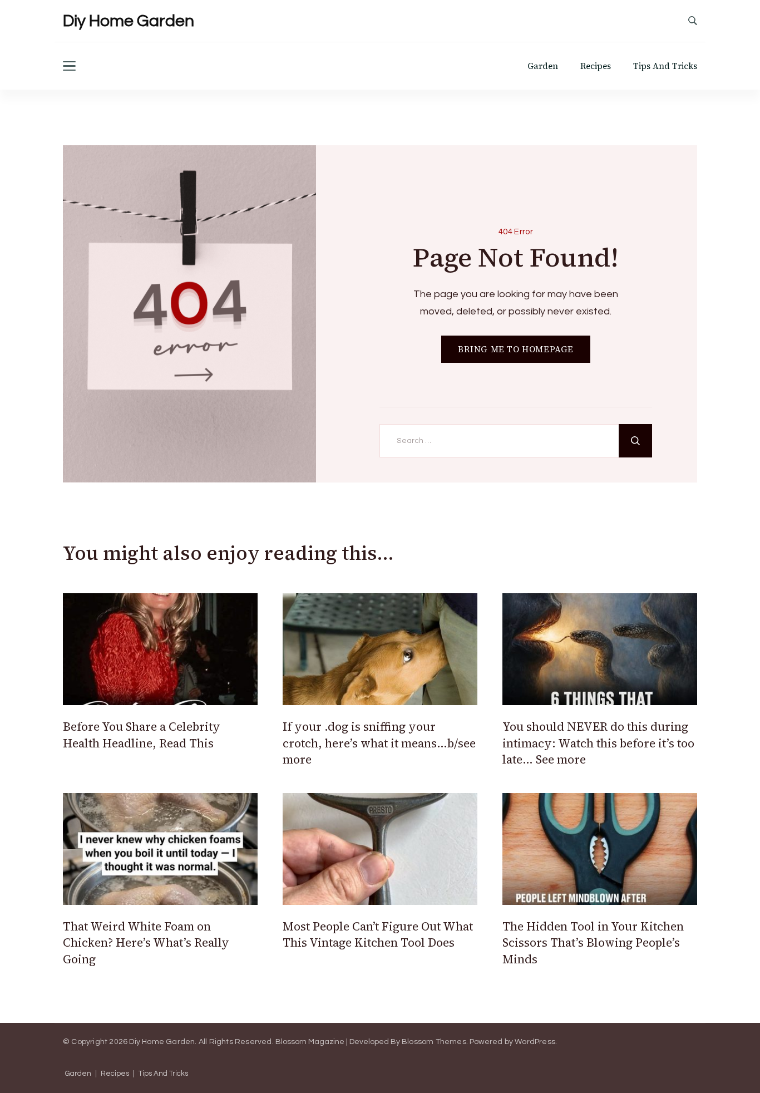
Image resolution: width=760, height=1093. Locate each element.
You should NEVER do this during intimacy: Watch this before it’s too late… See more (598, 742)
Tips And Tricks (665, 66)
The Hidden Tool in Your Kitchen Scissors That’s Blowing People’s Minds (593, 942)
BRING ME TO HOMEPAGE (516, 349)
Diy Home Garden (128, 20)
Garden (542, 66)
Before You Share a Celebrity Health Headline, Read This (141, 734)
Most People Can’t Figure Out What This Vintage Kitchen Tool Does (378, 934)
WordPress (535, 1042)
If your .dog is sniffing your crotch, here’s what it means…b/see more (379, 742)
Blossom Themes (434, 1042)
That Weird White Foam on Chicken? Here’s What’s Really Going (146, 942)
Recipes (595, 66)
